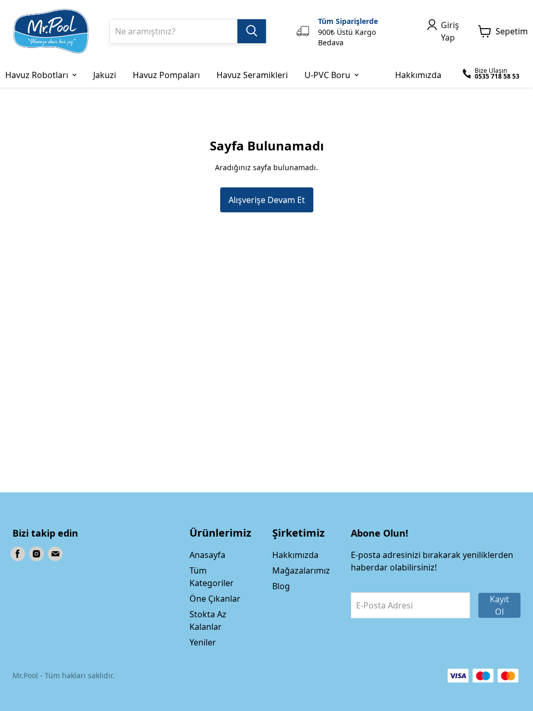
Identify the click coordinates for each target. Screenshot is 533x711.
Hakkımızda (295, 555)
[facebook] (17, 554)
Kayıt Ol (499, 605)
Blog (281, 586)
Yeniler (202, 642)
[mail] (55, 554)
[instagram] (36, 554)
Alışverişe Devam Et (267, 200)
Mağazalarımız (301, 570)
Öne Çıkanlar (214, 598)
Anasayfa (207, 555)
